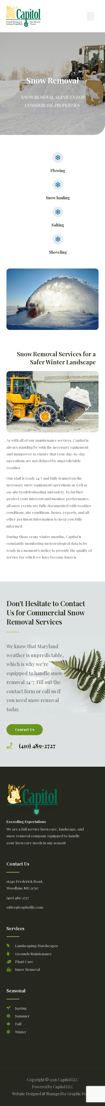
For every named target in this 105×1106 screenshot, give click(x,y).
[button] (90, 16)
